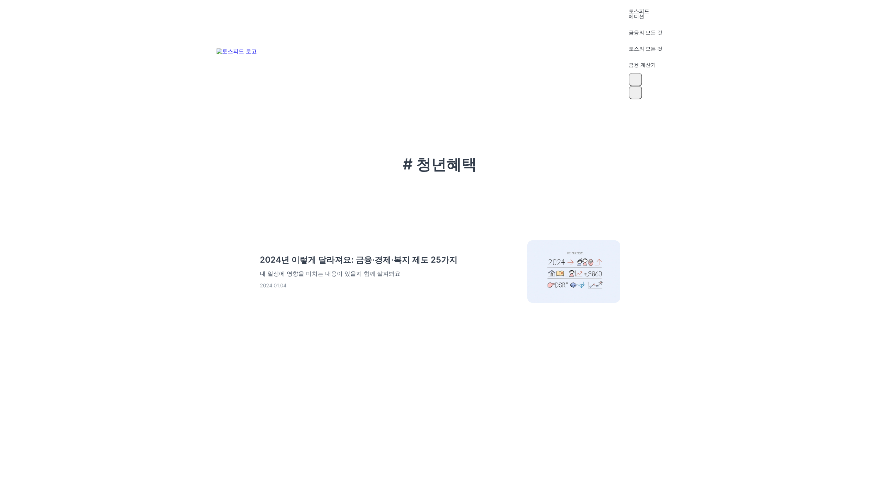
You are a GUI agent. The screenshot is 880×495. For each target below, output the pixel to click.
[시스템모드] (635, 92)
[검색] (635, 79)
